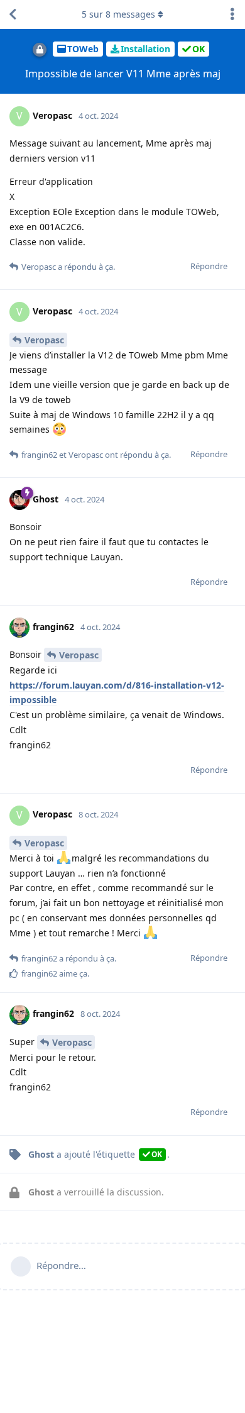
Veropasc (44, 340)
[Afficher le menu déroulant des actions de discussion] (232, 14)
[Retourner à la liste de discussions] (12, 14)
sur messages (118, 14)
